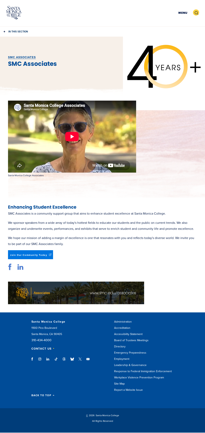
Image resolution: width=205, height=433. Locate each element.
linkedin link (20, 266)
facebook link (10, 266)
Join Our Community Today (31, 256)
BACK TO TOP (41, 395)
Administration (123, 321)
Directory (120, 346)
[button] (182, 12)
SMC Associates (22, 57)
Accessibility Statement (128, 334)
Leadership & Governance (130, 365)
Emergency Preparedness (130, 352)
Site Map (119, 383)
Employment (121, 359)
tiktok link (56, 361)
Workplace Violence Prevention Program (139, 377)
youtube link (87, 361)
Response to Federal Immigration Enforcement (143, 371)
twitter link (80, 361)
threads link (64, 361)
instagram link (40, 361)
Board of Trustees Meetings (131, 340)
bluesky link (72, 361)
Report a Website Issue (128, 390)
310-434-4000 (41, 340)
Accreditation (122, 328)
